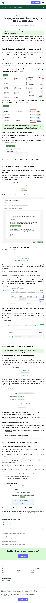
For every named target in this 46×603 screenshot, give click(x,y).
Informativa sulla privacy (20, 595)
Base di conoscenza (6, 10)
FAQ (17, 10)
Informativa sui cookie (9, 595)
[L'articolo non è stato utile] (10, 523)
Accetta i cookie (23, 599)
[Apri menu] (43, 3)
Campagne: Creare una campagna (11, 536)
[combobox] (25, 7)
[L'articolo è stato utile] (3, 523)
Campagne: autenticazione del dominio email (13, 544)
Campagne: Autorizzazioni (9, 538)
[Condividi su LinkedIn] (22, 30)
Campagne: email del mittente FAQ (11, 541)
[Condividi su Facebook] (19, 30)
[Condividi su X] (25, 30)
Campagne (13, 10)
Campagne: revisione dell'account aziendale (13, 533)
